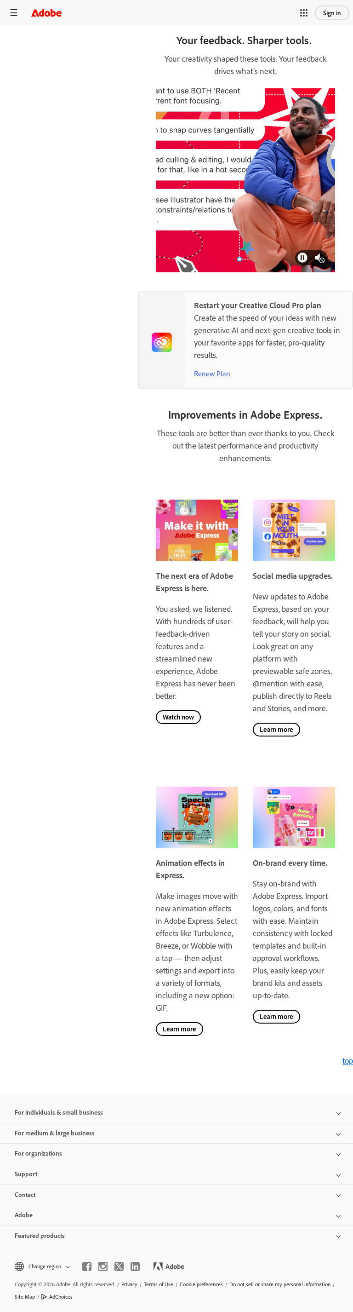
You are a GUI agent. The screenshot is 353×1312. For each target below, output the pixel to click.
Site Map (25, 1296)
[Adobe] (46, 12)
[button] (303, 13)
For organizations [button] (38, 1153)
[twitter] (119, 1266)
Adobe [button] (24, 1215)
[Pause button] (302, 257)
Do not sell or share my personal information (279, 1284)
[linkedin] (135, 1266)
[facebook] (86, 1266)
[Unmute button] (320, 257)
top (347, 1060)
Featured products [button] (40, 1235)
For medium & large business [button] (55, 1133)
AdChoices (61, 1296)
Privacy (129, 1284)
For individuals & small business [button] (59, 1112)
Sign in (332, 13)
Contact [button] (25, 1195)
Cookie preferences (201, 1284)
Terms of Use (158, 1284)
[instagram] (103, 1266)
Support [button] (26, 1174)
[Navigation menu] (14, 12)
